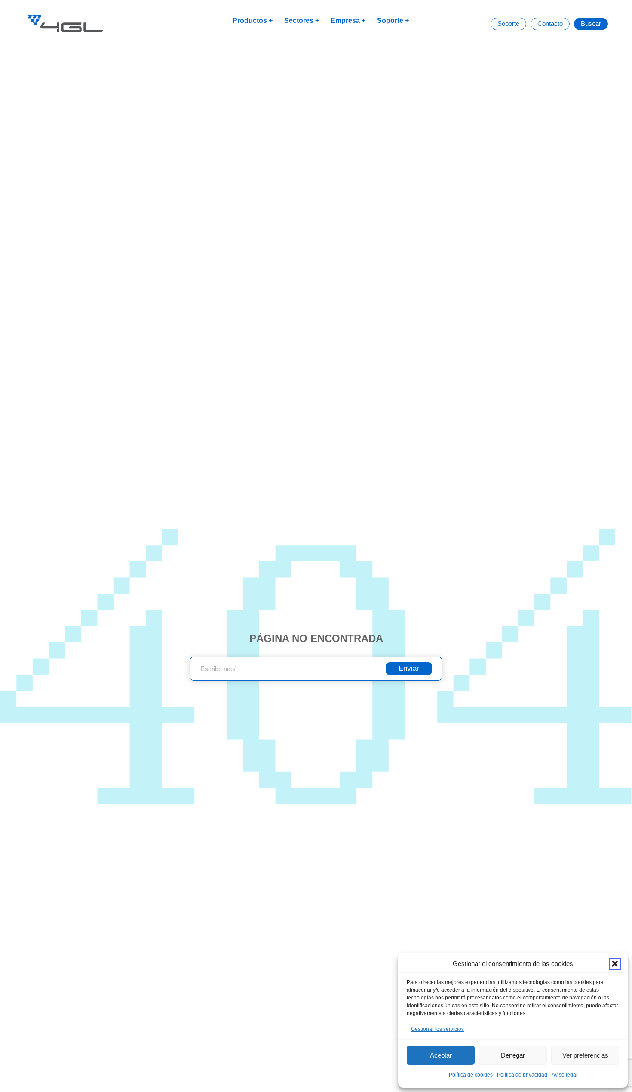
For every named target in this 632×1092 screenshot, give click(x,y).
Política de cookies (471, 1075)
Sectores (298, 20)
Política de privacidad (522, 1075)
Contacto (550, 23)
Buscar (591, 23)
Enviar (409, 668)
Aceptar (441, 1055)
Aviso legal (564, 1075)
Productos (250, 20)
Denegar (513, 1055)
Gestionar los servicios (437, 1029)
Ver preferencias (585, 1055)
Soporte (390, 20)
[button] (615, 963)
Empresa (345, 20)
